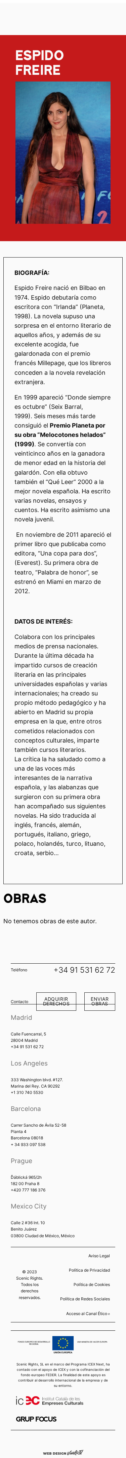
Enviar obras (100, 1001)
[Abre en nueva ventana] (36, 1419)
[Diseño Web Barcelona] (63, 1452)
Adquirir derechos (56, 1001)
